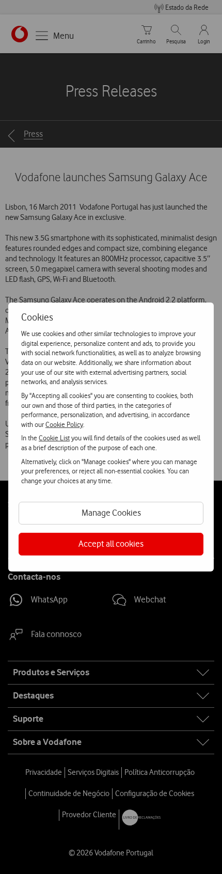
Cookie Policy (64, 424)
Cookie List (54, 438)
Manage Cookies (111, 512)
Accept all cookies (111, 543)
